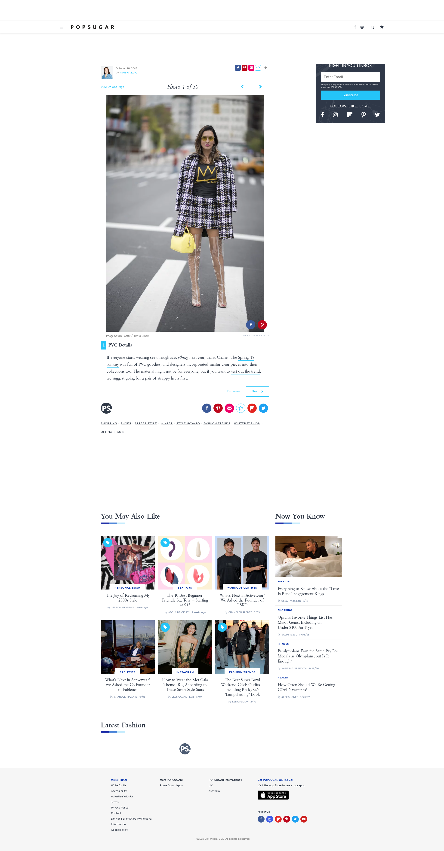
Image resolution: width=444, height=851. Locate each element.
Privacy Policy (360, 84)
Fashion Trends (217, 423)
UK (211, 785)
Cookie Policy (119, 829)
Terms (347, 84)
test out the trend (245, 371)
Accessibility (119, 791)
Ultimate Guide (114, 432)
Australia (214, 791)
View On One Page (112, 86)
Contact (116, 813)
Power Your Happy (171, 785)
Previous (233, 391)
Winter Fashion (247, 423)
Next (256, 391)
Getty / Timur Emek (136, 335)
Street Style (146, 423)
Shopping (109, 423)
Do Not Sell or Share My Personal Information (131, 821)
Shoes (126, 423)
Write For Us (118, 785)
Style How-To (188, 423)
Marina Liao (128, 72)
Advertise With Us (122, 796)
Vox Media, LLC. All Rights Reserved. (227, 838)
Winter (167, 423)
